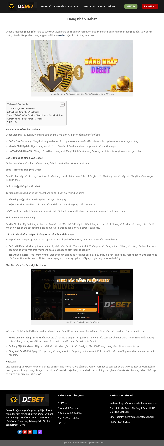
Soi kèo (101, 6)
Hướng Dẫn (59, 6)
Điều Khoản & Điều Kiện (70, 413)
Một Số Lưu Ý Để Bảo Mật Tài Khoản (26, 119)
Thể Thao (111, 6)
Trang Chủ (46, 6)
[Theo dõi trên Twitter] (19, 432)
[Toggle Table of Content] (61, 104)
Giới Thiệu (63, 403)
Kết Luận (13, 122)
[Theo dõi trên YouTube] (30, 432)
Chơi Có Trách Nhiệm (68, 418)
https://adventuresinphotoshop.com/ (138, 403)
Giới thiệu (73, 6)
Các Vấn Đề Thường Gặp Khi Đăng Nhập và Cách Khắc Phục (36, 115)
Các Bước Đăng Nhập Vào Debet (24, 112)
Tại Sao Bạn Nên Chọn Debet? (23, 108)
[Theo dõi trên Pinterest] (24, 432)
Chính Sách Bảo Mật (68, 408)
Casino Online (89, 6)
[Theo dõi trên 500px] (35, 432)
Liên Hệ (62, 423)
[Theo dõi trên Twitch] (40, 432)
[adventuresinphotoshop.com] (21, 6)
